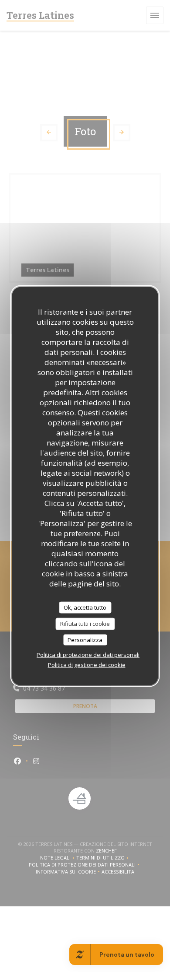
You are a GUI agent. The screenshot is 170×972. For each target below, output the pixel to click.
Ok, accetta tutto (85, 607)
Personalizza (85, 639)
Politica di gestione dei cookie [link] (87, 665)
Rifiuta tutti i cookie (85, 624)
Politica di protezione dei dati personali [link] (88, 655)
